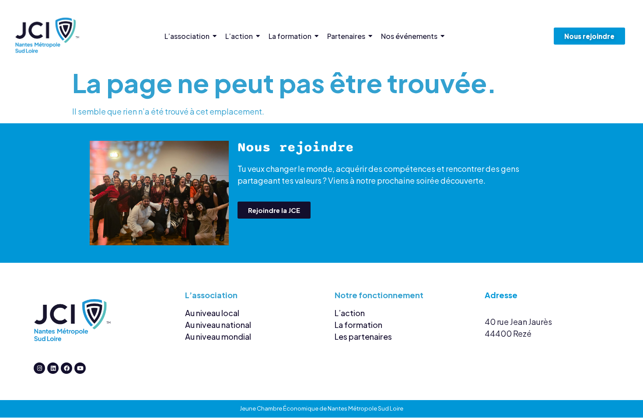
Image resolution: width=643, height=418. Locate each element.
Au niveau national (218, 325)
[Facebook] (66, 368)
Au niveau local (212, 313)
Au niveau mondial (218, 336)
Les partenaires (363, 336)
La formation (358, 325)
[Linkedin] (53, 368)
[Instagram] (39, 368)
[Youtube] (80, 368)
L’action (350, 313)
